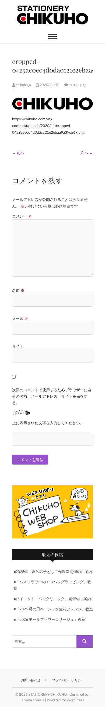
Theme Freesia (32, 700)
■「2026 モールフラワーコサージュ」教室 (49, 619)
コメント (22, 216)
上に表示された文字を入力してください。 (48, 422)
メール (20, 318)
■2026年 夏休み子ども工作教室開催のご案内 (52, 571)
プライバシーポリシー (68, 680)
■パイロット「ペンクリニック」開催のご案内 (52, 598)
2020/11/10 (49, 85)
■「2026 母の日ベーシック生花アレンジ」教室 (53, 609)
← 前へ (18, 152)
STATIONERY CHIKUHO (48, 694)
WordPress (75, 700)
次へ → (87, 152)
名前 (18, 290)
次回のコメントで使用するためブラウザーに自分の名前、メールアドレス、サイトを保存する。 (51, 396)
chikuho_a (23, 85)
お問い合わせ (30, 680)
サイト (17, 346)
